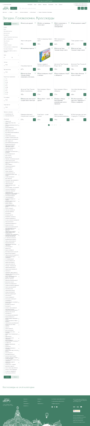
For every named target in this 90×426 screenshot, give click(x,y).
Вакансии (25, 399)
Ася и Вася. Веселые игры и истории (78, 90)
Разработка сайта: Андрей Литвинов (79, 422)
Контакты (60, 4)
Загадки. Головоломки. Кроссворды (11, 37)
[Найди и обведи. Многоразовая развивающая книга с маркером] (61, 105)
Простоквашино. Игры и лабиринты (60, 90)
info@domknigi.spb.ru (56, 403)
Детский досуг (7, 33)
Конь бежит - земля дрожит (43, 115)
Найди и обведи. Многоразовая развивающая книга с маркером (61, 115)
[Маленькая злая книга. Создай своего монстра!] (28, 105)
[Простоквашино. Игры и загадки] (45, 80)
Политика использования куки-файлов (79, 417)
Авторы (39, 401)
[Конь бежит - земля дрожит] (45, 105)
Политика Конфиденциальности (78, 415)
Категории (7, 23)
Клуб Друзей (30, 4)
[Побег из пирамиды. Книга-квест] (45, 29)
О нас (56, 4)
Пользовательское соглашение (78, 418)
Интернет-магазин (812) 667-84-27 (59, 399)
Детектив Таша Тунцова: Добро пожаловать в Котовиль (28, 90)
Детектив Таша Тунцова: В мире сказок (78, 65)
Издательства (40, 403)
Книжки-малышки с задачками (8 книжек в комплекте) (44, 65)
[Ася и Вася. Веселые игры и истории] (78, 80)
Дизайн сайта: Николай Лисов (78, 420)
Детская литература (8, 31)
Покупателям (50, 4)
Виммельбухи (6, 35)
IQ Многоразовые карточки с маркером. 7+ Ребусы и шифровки (78, 115)
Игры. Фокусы (6, 41)
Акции (35, 4)
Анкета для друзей (26, 40)
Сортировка (14, 23)
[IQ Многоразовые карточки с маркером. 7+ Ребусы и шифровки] (78, 105)
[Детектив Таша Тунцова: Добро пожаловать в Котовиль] (28, 80)
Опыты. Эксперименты (8, 39)
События (39, 4)
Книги (5, 29)
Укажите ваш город (7, 4)
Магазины (45, 4)
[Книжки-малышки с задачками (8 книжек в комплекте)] (45, 55)
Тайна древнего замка (77, 40)
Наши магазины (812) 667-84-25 (81, 5)
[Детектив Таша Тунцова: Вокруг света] (61, 55)
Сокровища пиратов (26, 66)
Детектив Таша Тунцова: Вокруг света (61, 65)
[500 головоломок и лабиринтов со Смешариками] (61, 29)
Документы (26, 405)
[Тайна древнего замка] (78, 30)
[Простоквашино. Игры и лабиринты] (61, 80)
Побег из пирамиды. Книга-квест (45, 39)
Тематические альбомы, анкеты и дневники (10, 51)
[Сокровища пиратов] (28, 56)
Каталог (13, 8)
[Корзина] (82, 8)
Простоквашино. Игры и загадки (44, 90)
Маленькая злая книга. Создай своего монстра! (27, 115)
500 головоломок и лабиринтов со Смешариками (59, 40)
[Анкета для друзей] (28, 30)
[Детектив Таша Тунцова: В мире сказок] (78, 55)
